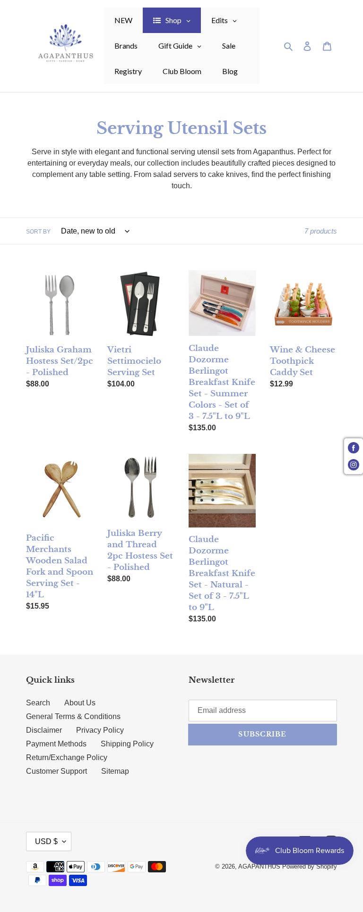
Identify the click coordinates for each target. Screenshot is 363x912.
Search (38, 703)
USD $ (46, 841)
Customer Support (56, 771)
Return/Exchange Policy (66, 757)
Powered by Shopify (309, 866)
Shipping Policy (127, 744)
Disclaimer (44, 730)
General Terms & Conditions (73, 716)
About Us (79, 703)
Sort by (38, 231)
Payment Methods (56, 744)
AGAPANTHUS (259, 866)
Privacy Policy (100, 730)
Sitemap (115, 771)
